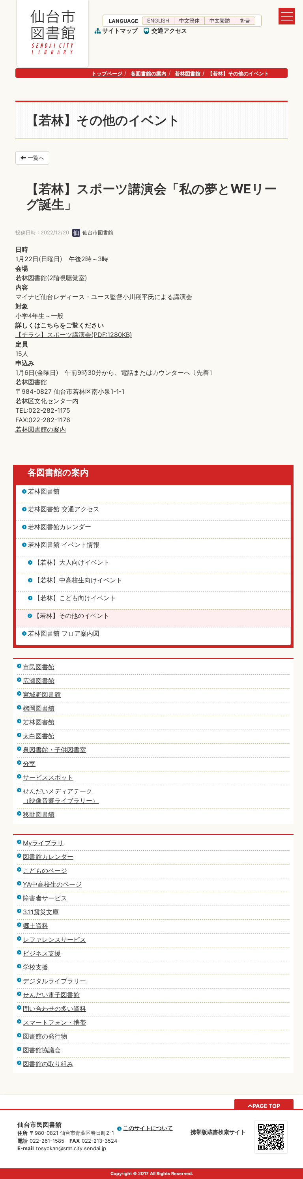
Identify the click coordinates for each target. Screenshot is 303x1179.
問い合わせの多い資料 (54, 1008)
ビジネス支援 (42, 953)
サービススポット (48, 777)
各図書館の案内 (148, 73)
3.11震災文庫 (41, 912)
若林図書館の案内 (40, 429)
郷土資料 (35, 926)
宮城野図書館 (42, 694)
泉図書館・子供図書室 (54, 750)
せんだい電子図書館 (51, 995)
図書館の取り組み (48, 1064)
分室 (29, 763)
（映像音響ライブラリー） (61, 801)
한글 (245, 20)
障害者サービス (45, 898)
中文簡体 (189, 20)
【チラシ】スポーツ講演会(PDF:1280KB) (73, 335)
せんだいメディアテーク (57, 791)
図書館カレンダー (48, 857)
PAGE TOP (266, 1105)
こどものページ (45, 870)
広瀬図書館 (38, 681)
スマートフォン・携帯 (54, 1022)
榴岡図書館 (38, 708)
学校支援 (35, 967)
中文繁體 (219, 20)
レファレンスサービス (54, 939)
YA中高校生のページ (52, 884)
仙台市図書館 (97, 232)
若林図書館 (187, 73)
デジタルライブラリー (54, 981)
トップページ (107, 73)
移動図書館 (38, 814)
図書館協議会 (42, 1050)
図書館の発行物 (45, 1036)
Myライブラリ (43, 843)
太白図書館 (38, 736)
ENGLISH (158, 20)
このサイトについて (148, 1128)
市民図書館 (38, 667)
